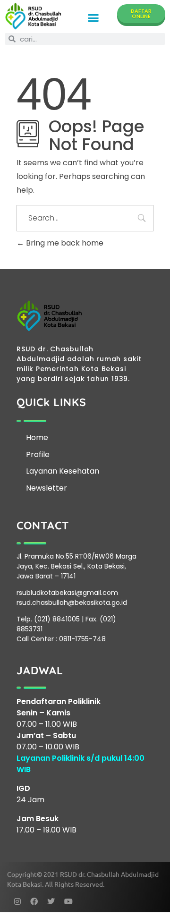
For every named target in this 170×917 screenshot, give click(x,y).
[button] (93, 18)
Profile (38, 454)
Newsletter (46, 488)
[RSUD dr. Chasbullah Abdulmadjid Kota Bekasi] (33, 16)
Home (37, 437)
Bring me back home (63, 243)
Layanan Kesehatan (62, 471)
